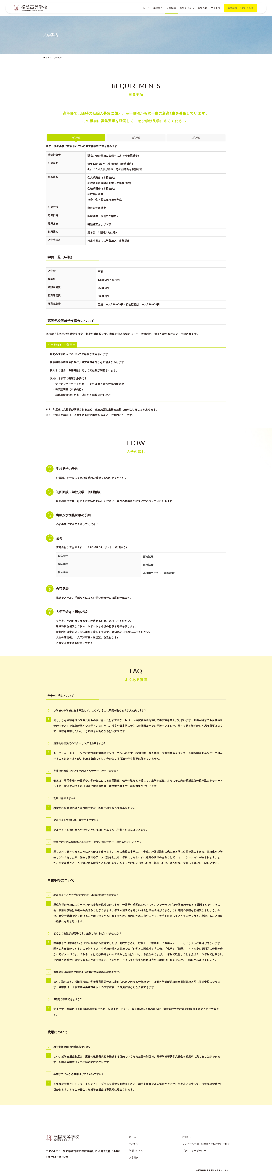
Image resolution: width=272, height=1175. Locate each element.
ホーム (132, 1137)
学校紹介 (134, 1143)
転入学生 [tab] (76, 137)
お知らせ (187, 1137)
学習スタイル (136, 1150)
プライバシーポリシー (194, 1150)
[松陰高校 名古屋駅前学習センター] (30, 8)
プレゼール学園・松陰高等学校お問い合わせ (206, 1143)
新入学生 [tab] (196, 137)
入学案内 (134, 1157)
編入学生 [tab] (136, 137)
